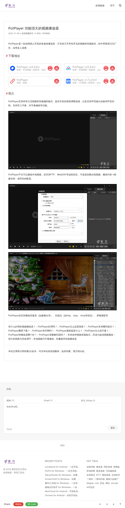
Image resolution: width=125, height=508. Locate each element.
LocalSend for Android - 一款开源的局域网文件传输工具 (72, 467)
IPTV (98, 475)
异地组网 (91, 471)
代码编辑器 (111, 471)
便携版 (116, 467)
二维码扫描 (99, 479)
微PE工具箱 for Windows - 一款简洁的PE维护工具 (69, 483)
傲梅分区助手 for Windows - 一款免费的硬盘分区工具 (70, 487)
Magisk (90, 483)
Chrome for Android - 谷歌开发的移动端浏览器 (67, 495)
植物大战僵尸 (112, 479)
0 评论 (38, 33)
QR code (31, 504)
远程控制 (91, 467)
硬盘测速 (100, 471)
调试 (107, 483)
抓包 (102, 483)
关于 (112, 5)
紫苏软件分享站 (19, 469)
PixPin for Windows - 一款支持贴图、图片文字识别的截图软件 (74, 471)
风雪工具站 (19, 472)
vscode (114, 483)
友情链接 (99, 5)
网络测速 (106, 475)
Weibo (18, 504)
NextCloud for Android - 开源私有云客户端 (65, 491)
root (97, 483)
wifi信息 (90, 487)
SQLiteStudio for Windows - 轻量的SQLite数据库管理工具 (73, 475)
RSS (63, 445)
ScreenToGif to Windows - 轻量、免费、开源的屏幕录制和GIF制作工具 (79, 479)
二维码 (90, 479)
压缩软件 (116, 475)
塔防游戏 (108, 467)
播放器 (99, 467)
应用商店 (91, 475)
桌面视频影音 (27, 33)
